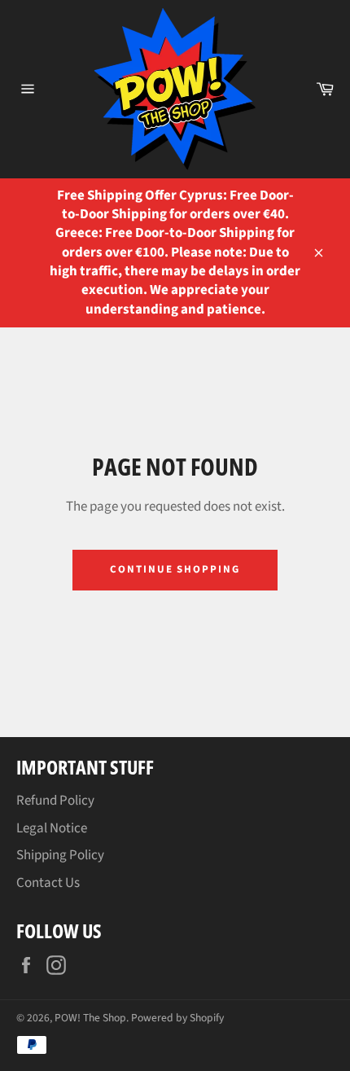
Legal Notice (51, 828)
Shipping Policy (60, 855)
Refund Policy (55, 800)
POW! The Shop (90, 1017)
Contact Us (48, 883)
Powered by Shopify (177, 1017)
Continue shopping (175, 569)
